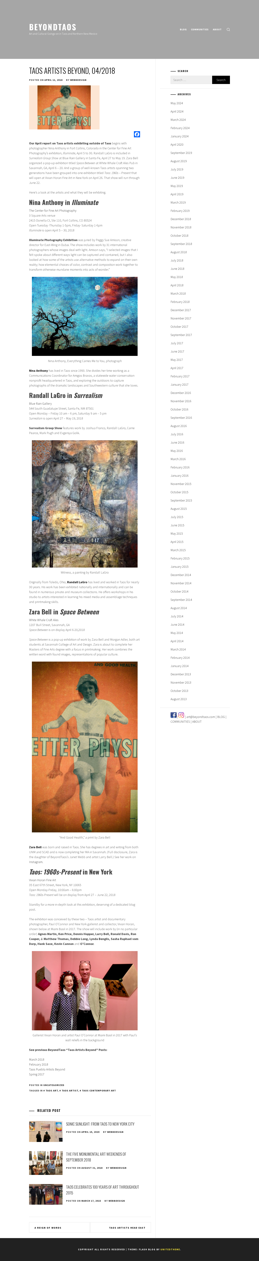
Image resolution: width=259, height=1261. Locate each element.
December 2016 (181, 393)
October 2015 (179, 492)
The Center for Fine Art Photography (52, 210)
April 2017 (177, 368)
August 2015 (179, 509)
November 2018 (181, 227)
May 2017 (177, 360)
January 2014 (180, 666)
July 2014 (177, 616)
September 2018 (181, 244)
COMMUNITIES (200, 29)
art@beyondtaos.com (200, 717)
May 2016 (177, 451)
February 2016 (180, 467)
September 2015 (181, 500)
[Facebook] (137, 134)
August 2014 (179, 608)
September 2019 (181, 153)
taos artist (70, 1090)
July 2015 (177, 517)
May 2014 (177, 633)
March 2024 (178, 120)
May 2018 (177, 277)
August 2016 (179, 426)
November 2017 (181, 318)
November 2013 (181, 682)
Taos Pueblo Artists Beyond (47, 1069)
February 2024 (180, 128)
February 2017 (180, 376)
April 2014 (177, 641)
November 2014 (181, 583)
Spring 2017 (36, 1074)
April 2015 (177, 542)
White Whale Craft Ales (43, 620)
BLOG (183, 29)
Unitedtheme (170, 1249)
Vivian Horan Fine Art (42, 880)
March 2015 (178, 550)
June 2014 (177, 624)
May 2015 (177, 533)
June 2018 (177, 269)
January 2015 (180, 567)
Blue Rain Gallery (40, 403)
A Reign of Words (48, 1227)
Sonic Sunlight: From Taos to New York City (100, 1124)
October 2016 (179, 409)
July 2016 (177, 434)
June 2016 (177, 442)
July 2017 (177, 343)
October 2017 (179, 327)
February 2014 (180, 658)
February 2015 (180, 558)
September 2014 (181, 600)
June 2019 (177, 178)
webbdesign (78, 80)
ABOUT (217, 29)
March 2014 (178, 649)
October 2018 (179, 235)
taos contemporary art (99, 1090)
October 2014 (179, 591)
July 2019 (177, 169)
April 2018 (177, 285)
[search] (228, 29)
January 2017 (180, 384)
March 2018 (36, 1059)
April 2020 (177, 144)
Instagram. (36, 862)
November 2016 (181, 401)
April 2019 (177, 194)
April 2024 (177, 111)
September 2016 (181, 418)
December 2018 (181, 219)
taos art (52, 1090)
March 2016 (178, 459)
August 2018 (179, 252)
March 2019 (178, 202)
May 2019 (177, 186)
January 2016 (180, 476)
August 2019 (179, 161)
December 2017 (181, 310)
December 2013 (181, 674)
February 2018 (38, 1064)
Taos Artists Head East (127, 1227)
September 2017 (181, 335)
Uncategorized (53, 1085)
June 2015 (177, 525)
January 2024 (180, 136)
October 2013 (179, 691)
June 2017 (177, 351)
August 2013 (179, 699)
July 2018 (177, 260)
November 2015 (181, 484)
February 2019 (180, 211)
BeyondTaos (53, 26)
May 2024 (177, 103)
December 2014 (181, 575)
